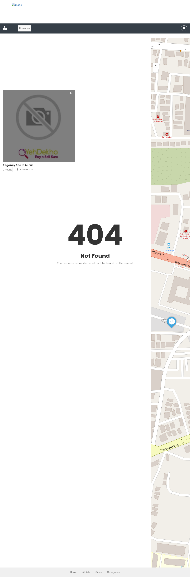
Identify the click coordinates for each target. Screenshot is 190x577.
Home (73, 572)
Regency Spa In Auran (18, 165)
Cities (98, 572)
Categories (113, 572)
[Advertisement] (95, 64)
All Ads (86, 572)
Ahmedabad (26, 169)
